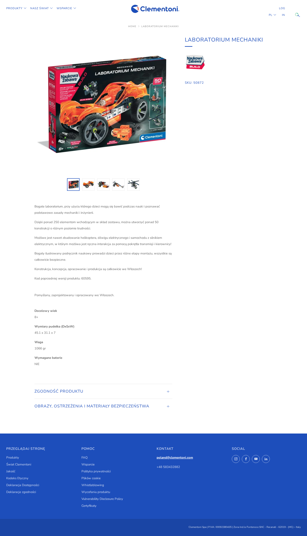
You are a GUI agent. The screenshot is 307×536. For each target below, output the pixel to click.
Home (132, 26)
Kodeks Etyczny (17, 478)
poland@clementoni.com (175, 457)
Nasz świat (39, 8)
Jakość (10, 471)
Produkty (14, 8)
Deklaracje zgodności (21, 492)
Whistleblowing (92, 485)
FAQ (84, 457)
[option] (103, 104)
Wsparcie (64, 8)
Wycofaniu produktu (95, 492)
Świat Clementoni (18, 464)
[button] (73, 184)
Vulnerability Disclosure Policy (102, 499)
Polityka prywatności (96, 471)
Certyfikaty (88, 506)
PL (270, 15)
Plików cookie (91, 478)
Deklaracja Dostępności (22, 485)
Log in (282, 11)
